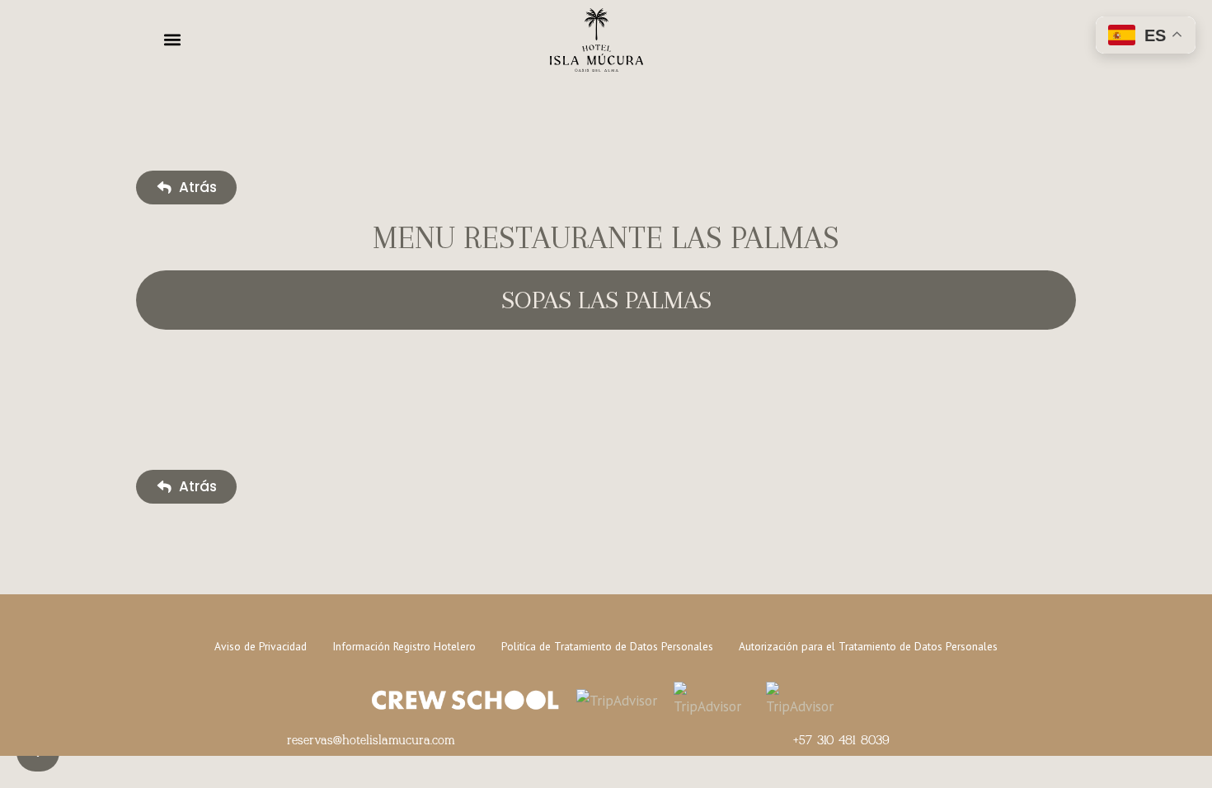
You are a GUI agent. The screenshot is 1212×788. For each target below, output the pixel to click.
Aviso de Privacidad (260, 646)
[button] (172, 39)
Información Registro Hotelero (404, 646)
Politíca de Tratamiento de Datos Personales (607, 646)
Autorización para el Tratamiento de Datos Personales (868, 646)
